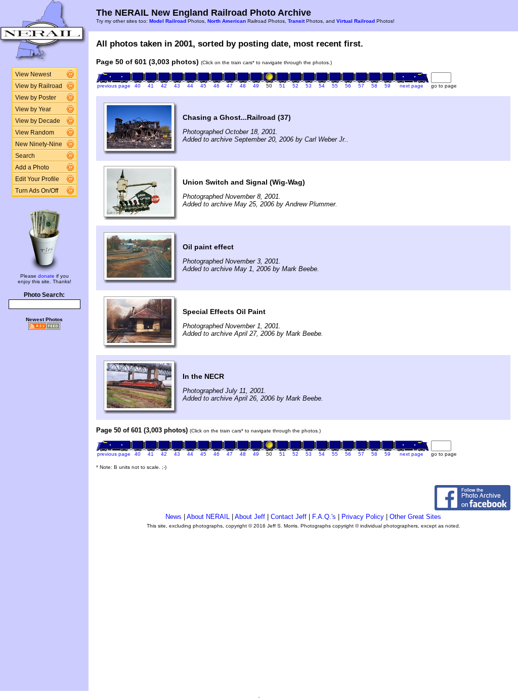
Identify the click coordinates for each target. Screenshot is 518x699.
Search (25, 156)
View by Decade (37, 121)
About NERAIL (208, 516)
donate (46, 276)
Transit (296, 21)
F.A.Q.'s (324, 516)
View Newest (33, 74)
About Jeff (250, 516)
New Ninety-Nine (38, 144)
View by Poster (35, 98)
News (173, 516)
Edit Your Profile (37, 179)
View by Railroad (38, 86)
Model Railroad (167, 21)
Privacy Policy (362, 516)
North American (226, 21)
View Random (34, 132)
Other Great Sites (415, 516)
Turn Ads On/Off (36, 191)
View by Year (33, 109)
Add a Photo (32, 167)
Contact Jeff (289, 516)
